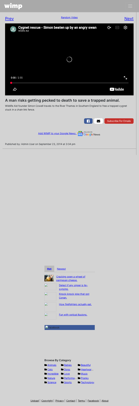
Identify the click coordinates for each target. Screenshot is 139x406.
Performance (71, 378)
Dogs (67, 369)
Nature (51, 378)
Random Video (69, 17)
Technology (87, 382)
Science (51, 382)
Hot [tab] (49, 268)
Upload (35, 400)
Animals (51, 365)
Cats (50, 369)
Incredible (52, 373)
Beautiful (86, 365)
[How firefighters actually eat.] (50, 306)
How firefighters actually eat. (75, 304)
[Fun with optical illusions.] (50, 316)
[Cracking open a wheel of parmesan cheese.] (49, 277)
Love (67, 373)
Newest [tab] (61, 268)
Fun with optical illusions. (73, 314)
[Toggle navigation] (130, 6)
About (105, 400)
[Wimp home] (13, 6)
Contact (70, 400)
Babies (68, 365)
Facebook (93, 400)
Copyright (47, 400)
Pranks (85, 378)
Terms (81, 400)
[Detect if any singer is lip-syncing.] (50, 286)
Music (84, 373)
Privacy (59, 400)
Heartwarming (89, 369)
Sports (68, 382)
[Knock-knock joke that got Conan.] (50, 296)
